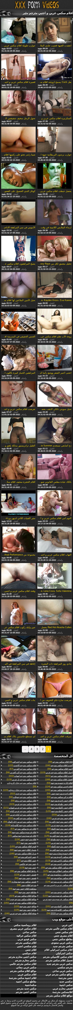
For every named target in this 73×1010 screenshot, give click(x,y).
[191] (59, 892)
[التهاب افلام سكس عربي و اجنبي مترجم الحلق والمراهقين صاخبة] (54, 540)
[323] (62, 814)
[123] (56, 772)
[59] (60, 762)
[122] (58, 896)
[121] (20, 807)
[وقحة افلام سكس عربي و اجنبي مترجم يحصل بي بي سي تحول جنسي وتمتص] (18, 576)
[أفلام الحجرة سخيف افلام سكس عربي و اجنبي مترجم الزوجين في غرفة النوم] (18, 467)
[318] (59, 864)
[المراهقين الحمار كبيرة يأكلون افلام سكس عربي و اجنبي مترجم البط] (18, 358)
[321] (59, 776)
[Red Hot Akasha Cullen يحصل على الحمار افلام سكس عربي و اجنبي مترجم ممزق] (54, 612)
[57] (58, 874)
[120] (23, 846)
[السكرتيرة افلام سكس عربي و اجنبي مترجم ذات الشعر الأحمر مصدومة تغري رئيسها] (54, 103)
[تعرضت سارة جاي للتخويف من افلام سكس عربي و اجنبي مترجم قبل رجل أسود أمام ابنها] (54, 685)
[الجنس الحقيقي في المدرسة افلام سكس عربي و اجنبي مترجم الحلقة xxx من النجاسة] (18, 322)
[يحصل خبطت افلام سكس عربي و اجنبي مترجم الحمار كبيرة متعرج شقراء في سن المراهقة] (54, 176)
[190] (59, 765)
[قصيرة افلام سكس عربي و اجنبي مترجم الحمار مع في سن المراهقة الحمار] (18, 67)
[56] (60, 878)
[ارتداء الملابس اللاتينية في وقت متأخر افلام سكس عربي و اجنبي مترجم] (54, 212)
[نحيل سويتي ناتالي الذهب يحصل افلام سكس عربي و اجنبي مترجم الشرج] (54, 394)
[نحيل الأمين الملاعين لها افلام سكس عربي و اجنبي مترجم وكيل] (18, 285)
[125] (58, 836)
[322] (22, 776)
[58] (60, 769)
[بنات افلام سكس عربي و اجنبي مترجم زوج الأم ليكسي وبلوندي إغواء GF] (18, 685)
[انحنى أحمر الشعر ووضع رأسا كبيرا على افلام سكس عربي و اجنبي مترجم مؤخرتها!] (54, 358)
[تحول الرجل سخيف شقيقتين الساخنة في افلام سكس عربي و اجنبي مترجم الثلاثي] (18, 103)
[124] (59, 786)
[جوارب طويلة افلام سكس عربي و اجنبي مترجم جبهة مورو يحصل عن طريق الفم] (18, 31)
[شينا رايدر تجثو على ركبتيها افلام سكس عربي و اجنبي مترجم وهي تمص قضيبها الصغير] (18, 140)
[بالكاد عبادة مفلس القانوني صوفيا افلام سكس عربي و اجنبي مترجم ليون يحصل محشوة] (54, 467)
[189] (59, 779)
